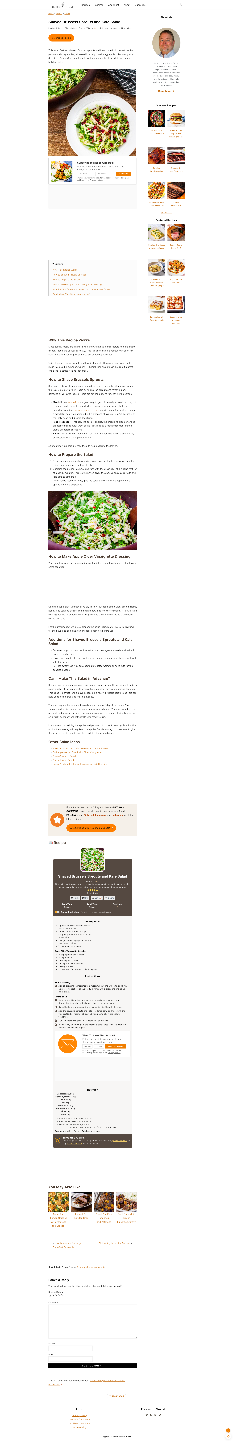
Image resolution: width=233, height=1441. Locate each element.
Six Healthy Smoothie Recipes (114, 1243)
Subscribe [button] (140, 5)
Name (52, 1343)
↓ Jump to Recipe (61, 38)
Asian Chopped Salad (64, 756)
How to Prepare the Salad (66, 279)
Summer (99, 5)
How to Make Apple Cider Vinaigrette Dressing (77, 284)
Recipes (85, 5)
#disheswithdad (74, 1143)
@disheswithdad (119, 1140)
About (127, 5)
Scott (96, 881)
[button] (88, 890)
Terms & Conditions (80, 1419)
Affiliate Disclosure (80, 1423)
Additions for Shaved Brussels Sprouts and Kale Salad (81, 289)
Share (111, 898)
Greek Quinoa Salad (63, 760)
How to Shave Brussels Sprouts (69, 274)
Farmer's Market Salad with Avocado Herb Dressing (80, 764)
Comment (54, 1302)
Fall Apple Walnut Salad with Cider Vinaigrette (77, 752)
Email (52, 1354)
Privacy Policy (79, 1415)
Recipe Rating (55, 1292)
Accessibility (80, 1427)
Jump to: (59, 264)
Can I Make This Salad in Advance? (71, 294)
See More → (166, 213)
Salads (67, 14)
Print (76, 898)
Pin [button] (86, 898)
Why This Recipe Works (65, 269)
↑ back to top (116, 1396)
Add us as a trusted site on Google (91, 828)
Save (97, 898)
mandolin (72, 402)
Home (51, 14)
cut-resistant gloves (84, 410)
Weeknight (113, 5)
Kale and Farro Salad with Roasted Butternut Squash (80, 748)
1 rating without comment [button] (90, 1267)
